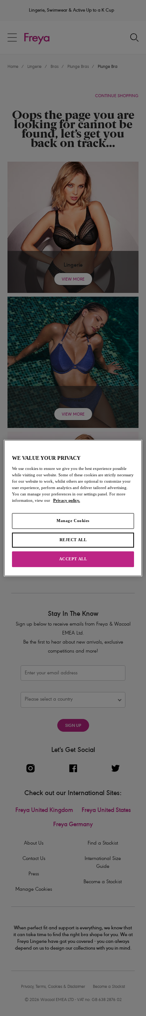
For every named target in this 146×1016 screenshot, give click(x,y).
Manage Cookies (73, 521)
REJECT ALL (73, 540)
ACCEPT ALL (73, 559)
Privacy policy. (66, 500)
